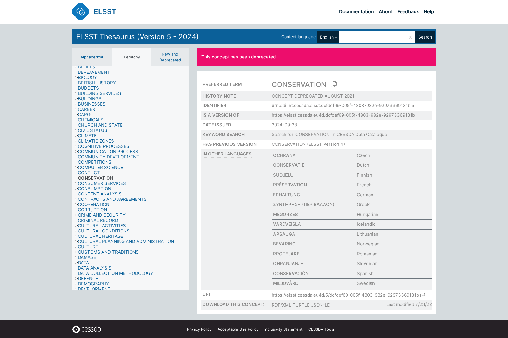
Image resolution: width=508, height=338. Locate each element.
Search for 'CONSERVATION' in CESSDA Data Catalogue (329, 134)
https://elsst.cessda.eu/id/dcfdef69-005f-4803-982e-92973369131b (343, 115)
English (327, 36)
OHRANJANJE (288, 263)
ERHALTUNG (286, 195)
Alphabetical (92, 57)
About (386, 11)
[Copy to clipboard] (334, 84)
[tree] (130, 178)
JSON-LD (320, 305)
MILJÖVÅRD (285, 283)
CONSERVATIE (288, 165)
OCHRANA (284, 155)
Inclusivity (283, 329)
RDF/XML (281, 305)
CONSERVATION (289, 144)
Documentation (356, 11)
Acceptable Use (238, 329)
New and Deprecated (170, 57)
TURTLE (301, 305)
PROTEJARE (286, 254)
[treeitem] (89, 67)
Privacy (199, 329)
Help (429, 11)
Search (425, 36)
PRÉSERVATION (290, 185)
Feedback (408, 11)
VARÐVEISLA (287, 224)
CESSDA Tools (321, 329)
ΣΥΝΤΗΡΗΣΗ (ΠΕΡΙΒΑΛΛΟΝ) (304, 204)
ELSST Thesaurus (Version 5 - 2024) (137, 36)
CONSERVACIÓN (291, 273)
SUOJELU (283, 175)
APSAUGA (284, 234)
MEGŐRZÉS (285, 214)
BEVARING (284, 244)
